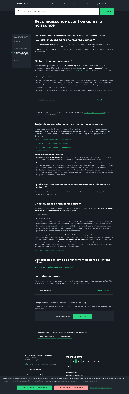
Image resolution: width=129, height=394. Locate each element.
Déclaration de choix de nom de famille (49, 250)
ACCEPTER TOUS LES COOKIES (34, 388)
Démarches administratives (58, 29)
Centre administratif (84, 70)
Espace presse (71, 373)
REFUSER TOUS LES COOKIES (71, 388)
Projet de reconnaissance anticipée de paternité (53, 147)
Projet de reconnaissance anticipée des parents (53, 140)
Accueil (36, 29)
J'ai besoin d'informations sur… (35, 11)
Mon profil (55, 4)
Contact (89, 4)
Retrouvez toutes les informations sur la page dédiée (54, 267)
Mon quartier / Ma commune (73, 4)
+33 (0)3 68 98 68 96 (47, 336)
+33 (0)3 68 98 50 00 (34, 370)
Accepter (82, 316)
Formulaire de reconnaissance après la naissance (53, 151)
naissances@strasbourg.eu (94, 112)
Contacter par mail (34, 375)
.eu (105, 4)
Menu (109, 11)
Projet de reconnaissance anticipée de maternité (53, 143)
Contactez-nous (64, 336)
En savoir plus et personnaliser (101, 388)
